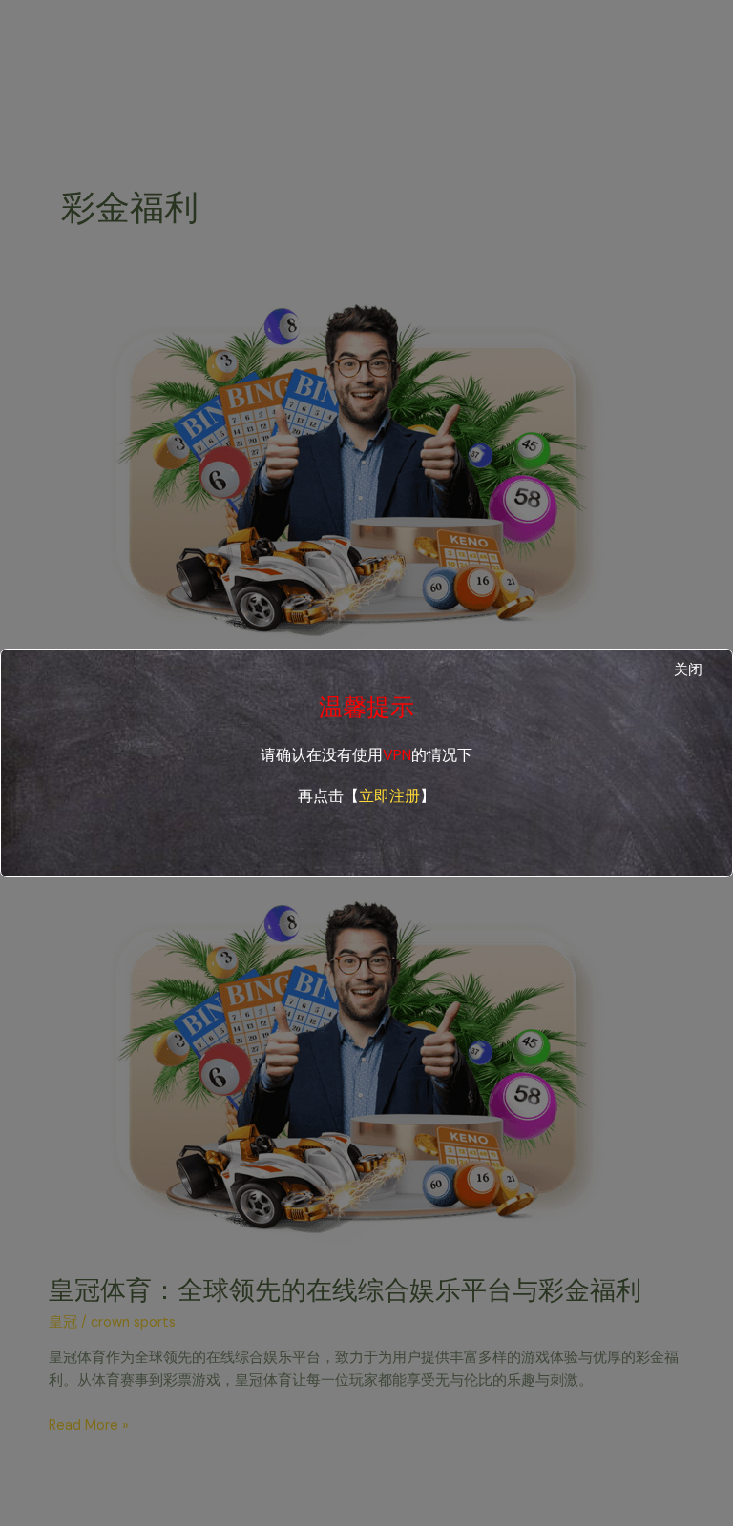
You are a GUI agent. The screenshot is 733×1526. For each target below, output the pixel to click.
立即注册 (389, 796)
